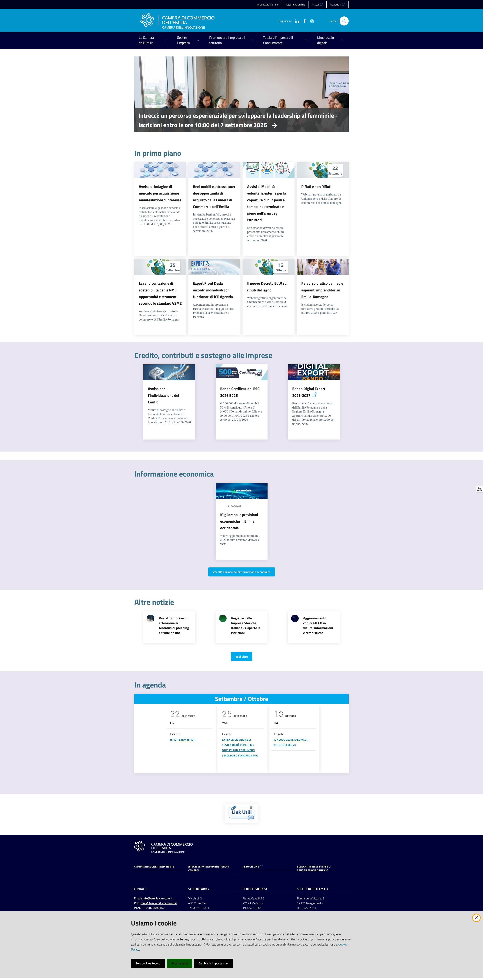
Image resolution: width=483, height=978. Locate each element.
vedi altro (241, 656)
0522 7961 (309, 907)
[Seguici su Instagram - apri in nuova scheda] (310, 21)
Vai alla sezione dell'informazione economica (241, 572)
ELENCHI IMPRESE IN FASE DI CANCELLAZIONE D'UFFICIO (314, 868)
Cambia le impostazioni (213, 963)
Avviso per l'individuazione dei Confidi (163, 395)
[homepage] (177, 21)
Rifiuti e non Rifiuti (316, 186)
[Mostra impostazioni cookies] (479, 489)
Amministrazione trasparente (154, 866)
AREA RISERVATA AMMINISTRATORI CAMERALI (208, 868)
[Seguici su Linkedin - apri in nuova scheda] (295, 21)
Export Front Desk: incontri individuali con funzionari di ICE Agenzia (213, 290)
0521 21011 (201, 907)
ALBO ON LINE (251, 866)
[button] (344, 20)
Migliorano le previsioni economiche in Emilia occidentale (239, 521)
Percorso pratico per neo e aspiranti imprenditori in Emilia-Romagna (322, 290)
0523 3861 (254, 907)
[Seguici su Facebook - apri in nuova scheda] (303, 21)
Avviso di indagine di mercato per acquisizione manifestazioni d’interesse (160, 193)
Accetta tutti (179, 963)
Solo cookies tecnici (148, 963)
